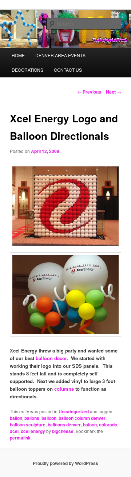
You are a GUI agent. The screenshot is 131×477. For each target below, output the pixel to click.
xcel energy (33, 431)
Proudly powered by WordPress (65, 463)
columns (64, 388)
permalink (20, 437)
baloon (90, 424)
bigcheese (63, 431)
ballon (16, 418)
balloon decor (51, 358)
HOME (18, 55)
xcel (14, 431)
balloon (48, 418)
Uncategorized (74, 411)
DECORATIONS (27, 70)
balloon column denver (82, 418)
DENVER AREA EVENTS (60, 55)
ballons (31, 418)
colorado (108, 424)
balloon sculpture (27, 424)
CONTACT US (68, 70)
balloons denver (64, 424)
